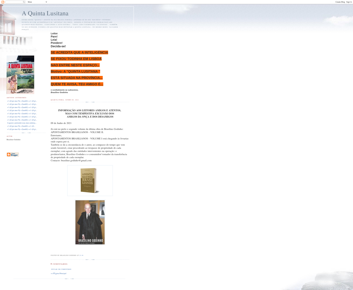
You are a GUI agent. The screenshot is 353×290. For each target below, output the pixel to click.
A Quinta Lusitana (45, 13)
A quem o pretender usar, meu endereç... (22, 123)
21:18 (81, 255)
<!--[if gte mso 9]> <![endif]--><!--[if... (21, 126)
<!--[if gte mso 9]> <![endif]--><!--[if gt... (22, 101)
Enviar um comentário (61, 269)
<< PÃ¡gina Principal (58, 273)
